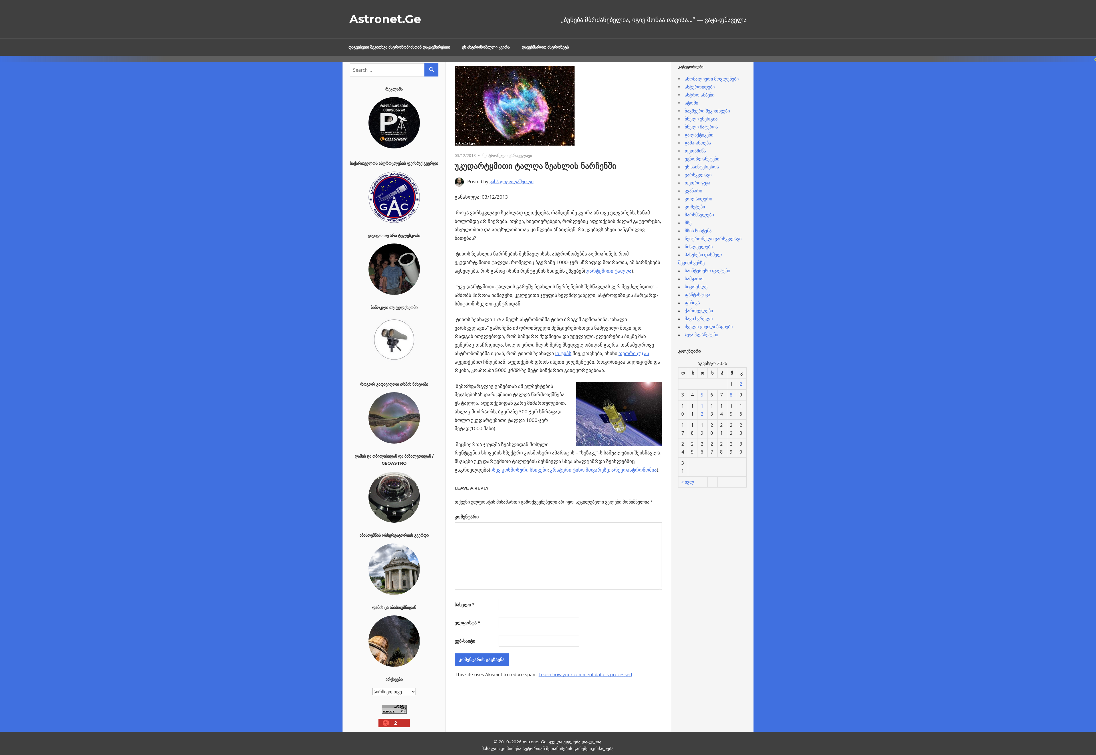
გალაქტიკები (699, 135)
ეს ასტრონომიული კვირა (486, 47)
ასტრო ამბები (699, 95)
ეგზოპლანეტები (702, 159)
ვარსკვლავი (698, 175)
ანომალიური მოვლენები (712, 79)
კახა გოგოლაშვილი (511, 181)
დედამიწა (695, 151)
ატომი (691, 103)
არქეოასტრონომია (634, 469)
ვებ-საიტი (465, 641)
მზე (688, 223)
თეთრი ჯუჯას (633, 353)
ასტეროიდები (700, 87)
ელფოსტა (467, 622)
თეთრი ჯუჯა (697, 183)
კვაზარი (693, 191)
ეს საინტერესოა (702, 167)
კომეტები (695, 207)
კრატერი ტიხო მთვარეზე (579, 469)
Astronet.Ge (385, 19)
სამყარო (694, 278)
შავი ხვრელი (699, 318)
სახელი (465, 604)
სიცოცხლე (696, 286)
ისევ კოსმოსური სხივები (519, 469)
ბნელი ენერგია (701, 119)
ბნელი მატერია (701, 127)
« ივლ (687, 482)
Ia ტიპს (563, 353)
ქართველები (699, 310)
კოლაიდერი (698, 199)
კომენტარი (467, 517)
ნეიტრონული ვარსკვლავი (507, 155)
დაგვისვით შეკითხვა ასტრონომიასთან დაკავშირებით (399, 47)
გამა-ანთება (698, 143)
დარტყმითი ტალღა (608, 270)
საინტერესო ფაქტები (707, 270)
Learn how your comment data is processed (585, 674)
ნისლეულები (699, 246)
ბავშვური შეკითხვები (707, 111)
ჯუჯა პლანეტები (701, 334)
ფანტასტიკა (697, 294)
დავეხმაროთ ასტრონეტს (545, 47)
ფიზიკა (692, 302)
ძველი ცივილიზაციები (709, 326)
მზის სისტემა (698, 230)
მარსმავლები (699, 215)
